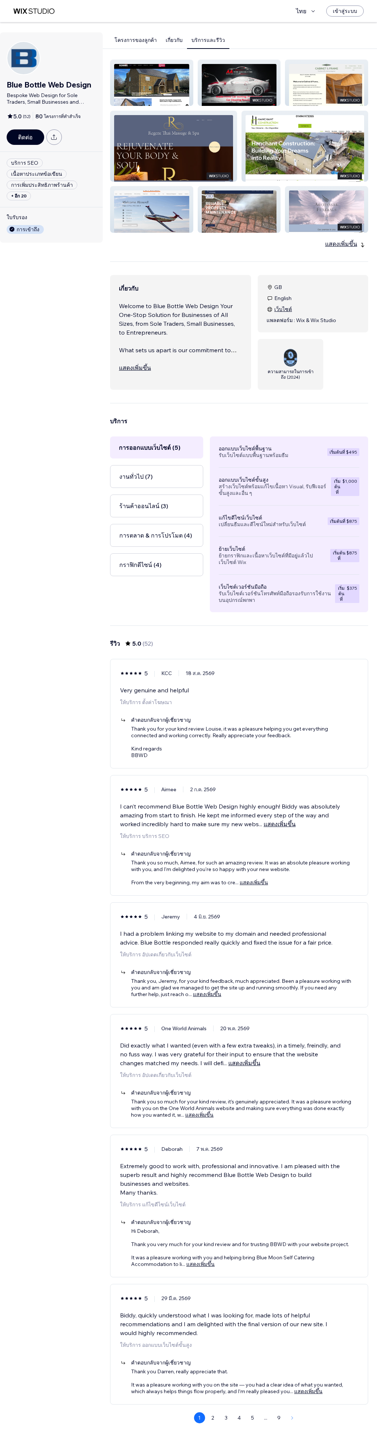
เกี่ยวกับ (174, 40)
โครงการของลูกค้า (135, 40)
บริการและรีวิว (208, 40)
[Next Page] (292, 1417)
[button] (151, 83)
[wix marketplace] (33, 11)
